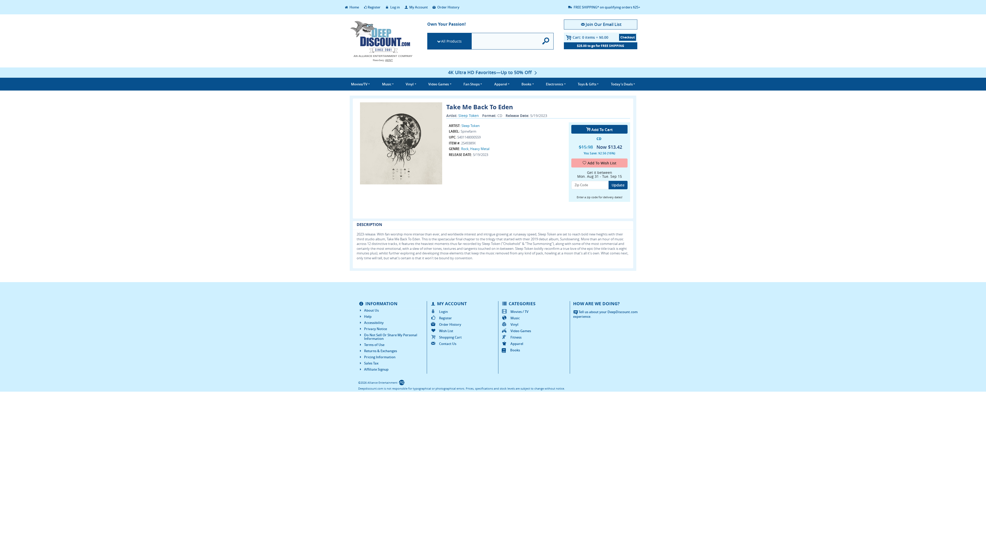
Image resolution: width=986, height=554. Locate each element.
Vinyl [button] (410, 84)
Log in (395, 7)
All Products (451, 41)
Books (515, 350)
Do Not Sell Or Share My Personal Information (390, 336)
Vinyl (514, 324)
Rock (465, 148)
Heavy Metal (479, 148)
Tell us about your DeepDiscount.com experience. (605, 314)
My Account (418, 7)
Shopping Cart (450, 337)
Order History (448, 7)
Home (354, 7)
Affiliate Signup (376, 369)
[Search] (546, 41)
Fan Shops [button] (471, 84)
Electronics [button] (554, 84)
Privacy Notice (375, 329)
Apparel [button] (500, 84)
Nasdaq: (383, 60)
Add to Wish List (602, 163)
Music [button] (386, 84)
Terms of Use (374, 345)
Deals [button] (622, 84)
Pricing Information (379, 357)
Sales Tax (371, 363)
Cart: (590, 37)
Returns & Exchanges (380, 351)
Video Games (520, 331)
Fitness (516, 337)
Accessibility (374, 322)
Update (618, 185)
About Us (371, 310)
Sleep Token (468, 115)
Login (443, 311)
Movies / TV (519, 311)
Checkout (627, 37)
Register (374, 7)
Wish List (446, 331)
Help (368, 316)
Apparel (516, 343)
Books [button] (526, 84)
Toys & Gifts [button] (587, 84)
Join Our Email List (603, 24)
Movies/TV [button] (359, 84)
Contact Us (447, 343)
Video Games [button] (438, 84)
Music (515, 318)
